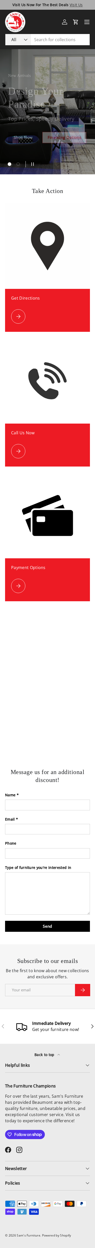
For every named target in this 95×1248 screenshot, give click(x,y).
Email (10, 819)
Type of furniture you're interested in (38, 867)
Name (10, 794)
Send (47, 926)
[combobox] (47, 39)
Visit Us (76, 4)
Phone (10, 843)
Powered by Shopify (56, 1235)
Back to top (44, 1054)
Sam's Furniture (28, 1235)
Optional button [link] (29, 134)
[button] (75, 22)
